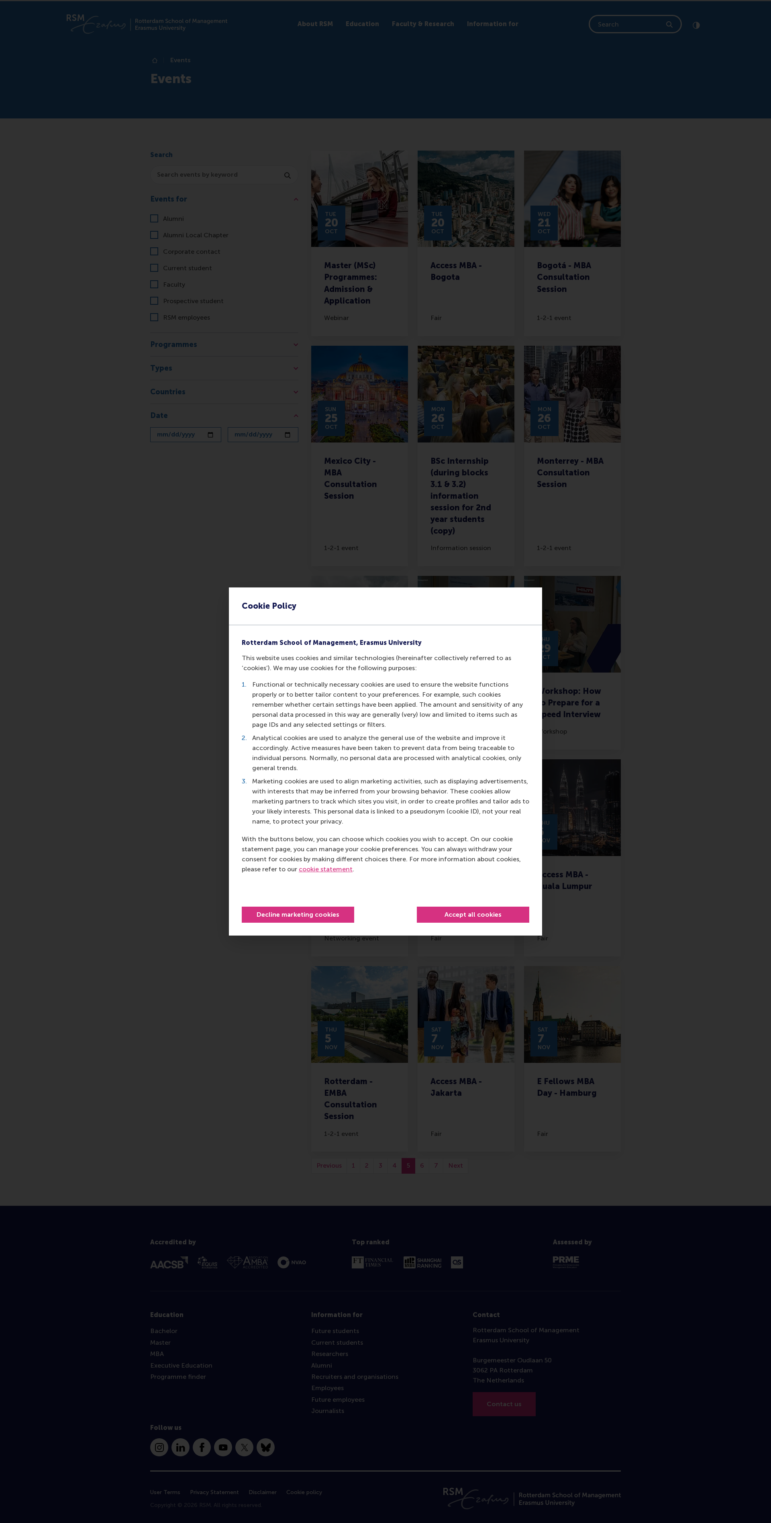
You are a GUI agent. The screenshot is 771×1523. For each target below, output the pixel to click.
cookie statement (326, 869)
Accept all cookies (473, 914)
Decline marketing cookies (298, 914)
